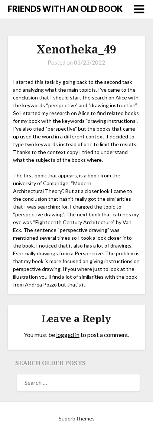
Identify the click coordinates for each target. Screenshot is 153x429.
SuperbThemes (77, 418)
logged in (67, 334)
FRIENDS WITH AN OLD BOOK (65, 9)
